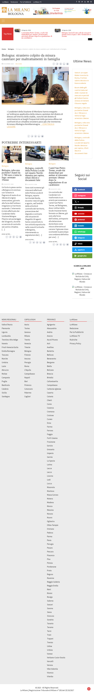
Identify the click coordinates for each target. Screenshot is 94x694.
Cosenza (50, 408)
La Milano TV (37, 2)
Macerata (51, 487)
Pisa (48, 559)
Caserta (50, 392)
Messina (50, 510)
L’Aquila (27, 370)
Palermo (27, 392)
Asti (48, 343)
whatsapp (81, 232)
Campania (6, 377)
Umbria (5, 362)
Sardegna (6, 396)
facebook (81, 189)
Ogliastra (50, 521)
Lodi (49, 479)
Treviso (50, 642)
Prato (49, 570)
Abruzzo (5, 370)
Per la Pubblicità (25, 2)
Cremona (50, 411)
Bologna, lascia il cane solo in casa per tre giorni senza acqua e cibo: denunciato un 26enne (77, 34)
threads (81, 207)
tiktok (80, 244)
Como (49, 404)
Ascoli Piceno (52, 339)
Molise (4, 374)
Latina (49, 464)
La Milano (5, 2)
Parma (49, 536)
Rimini (49, 593)
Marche (5, 358)
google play (82, 256)
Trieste (27, 347)
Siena (49, 612)
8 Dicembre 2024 (8, 64)
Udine (49, 646)
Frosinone (51, 442)
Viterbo (50, 676)
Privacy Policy (75, 343)
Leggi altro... (6, 234)
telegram (81, 238)
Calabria (5, 389)
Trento (27, 339)
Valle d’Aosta (7, 324)
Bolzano (50, 370)
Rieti (49, 589)
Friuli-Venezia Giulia (10, 347)
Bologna (19, 64)
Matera (50, 498)
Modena (50, 502)
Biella (49, 366)
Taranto (50, 623)
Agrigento (51, 324)
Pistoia (50, 563)
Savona (50, 608)
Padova (50, 532)
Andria (49, 332)
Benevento (51, 358)
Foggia (50, 434)
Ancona (27, 358)
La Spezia (51, 461)
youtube (81, 214)
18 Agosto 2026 (55, 189)
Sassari (50, 604)
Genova (27, 332)
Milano (27, 336)
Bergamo (50, 362)
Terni (49, 631)
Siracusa (50, 616)
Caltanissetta (52, 381)
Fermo (49, 426)
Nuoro (49, 517)
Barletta (50, 351)
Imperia (50, 453)
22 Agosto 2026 (8, 184)
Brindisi (50, 377)
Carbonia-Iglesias (54, 389)
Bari (26, 381)
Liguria (4, 332)
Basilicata (6, 385)
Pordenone (51, 566)
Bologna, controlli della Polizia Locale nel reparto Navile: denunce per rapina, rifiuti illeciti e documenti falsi (34, 174)
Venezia (27, 343)
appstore (81, 250)
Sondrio (50, 619)
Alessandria (51, 328)
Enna (49, 423)
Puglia (4, 381)
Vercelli (50, 661)
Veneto (5, 343)
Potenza (27, 385)
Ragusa (50, 574)
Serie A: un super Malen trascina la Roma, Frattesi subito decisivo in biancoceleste (82, 77)
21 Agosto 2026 (32, 184)
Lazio (4, 366)
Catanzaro (28, 389)
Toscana (5, 355)
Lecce (49, 468)
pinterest (81, 220)
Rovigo (50, 597)
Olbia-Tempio (52, 525)
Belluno (50, 355)
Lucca (49, 483)
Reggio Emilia (52, 585)
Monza (49, 506)
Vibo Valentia (52, 669)
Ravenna (50, 578)
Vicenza (50, 672)
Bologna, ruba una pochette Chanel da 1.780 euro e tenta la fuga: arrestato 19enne (11, 175)
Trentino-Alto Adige (10, 339)
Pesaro (50, 548)
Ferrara (50, 430)
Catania (50, 396)
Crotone (50, 415)
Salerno (50, 601)
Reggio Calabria (53, 582)
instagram (82, 195)
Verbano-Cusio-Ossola (56, 657)
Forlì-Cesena (52, 438)
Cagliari (27, 396)
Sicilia (4, 392)
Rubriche (73, 339)
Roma (26, 366)
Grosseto (50, 449)
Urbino (50, 650)
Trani (49, 635)
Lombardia (6, 336)
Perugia (27, 362)
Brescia (50, 374)
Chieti (49, 400)
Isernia (50, 457)
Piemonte (6, 328)
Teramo (50, 627)
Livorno (50, 476)
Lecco (49, 472)
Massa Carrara (52, 495)
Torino (27, 328)
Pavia (49, 540)
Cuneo (49, 419)
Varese (50, 653)
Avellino (50, 347)
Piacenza (50, 555)
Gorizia (50, 445)
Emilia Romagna (8, 351)
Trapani (50, 638)
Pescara (50, 551)
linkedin (81, 226)
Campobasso (29, 374)
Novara (50, 514)
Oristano (50, 529)
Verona (50, 665)
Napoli (27, 377)
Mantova (50, 491)
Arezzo (50, 336)
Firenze (27, 355)
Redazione (14, 2)
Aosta (26, 324)
